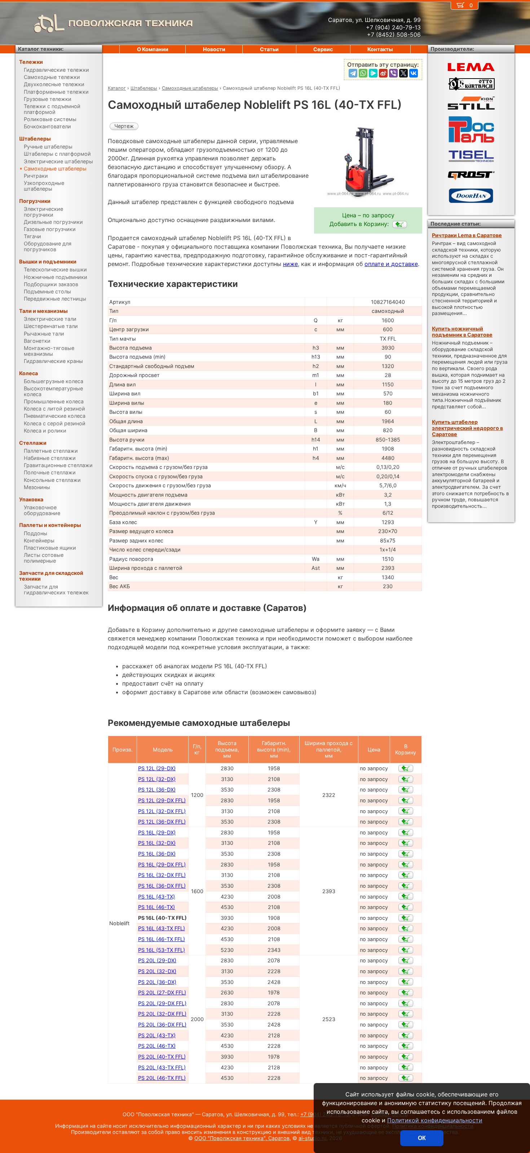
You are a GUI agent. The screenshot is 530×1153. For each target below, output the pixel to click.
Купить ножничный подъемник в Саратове (462, 331)
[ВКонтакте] (413, 73)
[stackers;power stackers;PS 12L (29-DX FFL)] (405, 800)
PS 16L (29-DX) (157, 832)
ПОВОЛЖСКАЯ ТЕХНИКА (130, 23)
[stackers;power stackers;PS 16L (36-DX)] (405, 853)
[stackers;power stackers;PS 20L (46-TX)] (405, 1046)
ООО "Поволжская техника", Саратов (242, 1138)
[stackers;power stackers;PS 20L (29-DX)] (405, 960)
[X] (403, 73)
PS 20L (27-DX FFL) (162, 992)
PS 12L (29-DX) (157, 768)
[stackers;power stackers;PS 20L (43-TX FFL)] (405, 1067)
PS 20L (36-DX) (157, 982)
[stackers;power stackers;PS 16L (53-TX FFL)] (405, 950)
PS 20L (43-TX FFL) (162, 1067)
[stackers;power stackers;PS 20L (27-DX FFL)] (405, 992)
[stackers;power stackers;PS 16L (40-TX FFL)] (399, 224)
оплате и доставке (391, 263)
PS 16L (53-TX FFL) (161, 950)
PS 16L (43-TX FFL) (161, 928)
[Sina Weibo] (383, 73)
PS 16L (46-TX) (156, 907)
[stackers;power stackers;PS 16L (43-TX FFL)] (405, 928)
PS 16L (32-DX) (157, 843)
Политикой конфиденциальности (434, 1120)
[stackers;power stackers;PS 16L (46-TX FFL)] (405, 939)
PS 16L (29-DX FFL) (162, 864)
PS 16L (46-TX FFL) (161, 939)
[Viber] (393, 73)
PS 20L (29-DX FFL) (162, 1003)
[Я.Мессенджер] (373, 73)
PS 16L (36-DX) (157, 854)
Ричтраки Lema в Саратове (467, 235)
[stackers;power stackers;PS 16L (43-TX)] (405, 896)
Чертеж (124, 126)
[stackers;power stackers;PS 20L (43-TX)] (405, 1035)
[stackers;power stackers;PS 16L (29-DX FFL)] (405, 864)
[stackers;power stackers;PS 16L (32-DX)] (405, 843)
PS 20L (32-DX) (157, 971)
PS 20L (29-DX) (157, 960)
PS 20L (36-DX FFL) (162, 1024)
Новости (214, 49)
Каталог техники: (40, 49)
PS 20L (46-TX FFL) (162, 1078)
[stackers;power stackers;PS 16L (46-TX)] (405, 907)
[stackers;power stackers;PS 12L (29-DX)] (405, 768)
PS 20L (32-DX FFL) (162, 1014)
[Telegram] (353, 73)
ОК (422, 1138)
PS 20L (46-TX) (157, 1046)
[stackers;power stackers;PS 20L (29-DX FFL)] (405, 1003)
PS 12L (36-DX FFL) (162, 822)
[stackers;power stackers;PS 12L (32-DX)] (405, 779)
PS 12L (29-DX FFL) (162, 800)
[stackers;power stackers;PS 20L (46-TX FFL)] (405, 1078)
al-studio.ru (312, 1138)
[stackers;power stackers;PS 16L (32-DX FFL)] (405, 875)
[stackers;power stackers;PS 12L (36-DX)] (405, 789)
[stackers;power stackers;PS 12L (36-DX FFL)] (405, 821)
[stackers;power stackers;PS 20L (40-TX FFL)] (405, 1056)
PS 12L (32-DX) (157, 779)
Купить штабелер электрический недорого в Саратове (467, 428)
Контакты (380, 49)
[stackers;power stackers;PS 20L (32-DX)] (405, 971)
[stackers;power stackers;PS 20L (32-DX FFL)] (405, 1013)
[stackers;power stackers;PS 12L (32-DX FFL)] (405, 811)
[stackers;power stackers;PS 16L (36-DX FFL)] (405, 886)
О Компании (152, 49)
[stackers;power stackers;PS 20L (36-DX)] (405, 981)
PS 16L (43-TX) (156, 896)
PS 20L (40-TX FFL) (162, 1057)
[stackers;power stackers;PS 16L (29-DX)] (405, 832)
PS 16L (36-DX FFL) (162, 886)
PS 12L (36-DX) (157, 789)
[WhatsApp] (363, 73)
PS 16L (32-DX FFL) (162, 875)
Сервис (323, 49)
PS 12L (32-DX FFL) (162, 811)
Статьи (269, 49)
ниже (290, 263)
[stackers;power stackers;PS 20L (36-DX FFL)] (405, 1024)
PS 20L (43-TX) (157, 1035)
